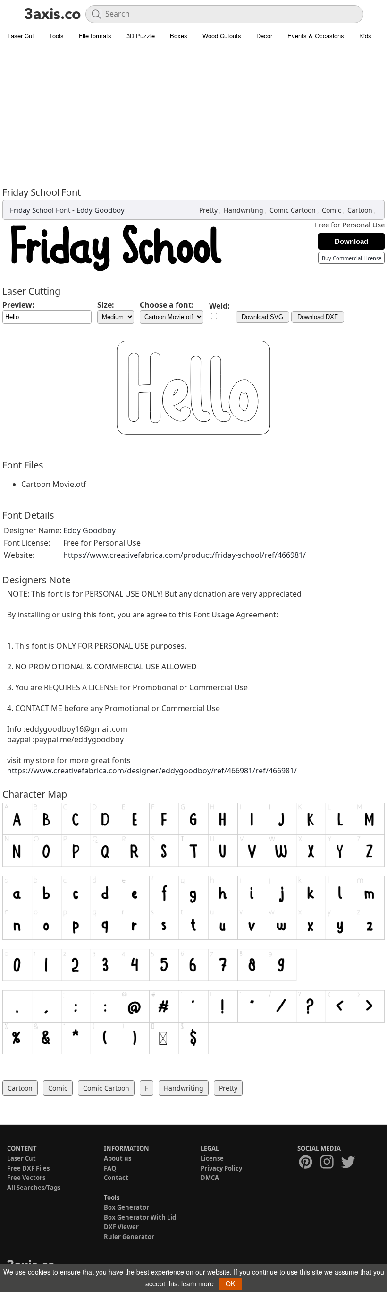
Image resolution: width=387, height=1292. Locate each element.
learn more (197, 1283)
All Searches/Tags (33, 1187)
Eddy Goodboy (100, 210)
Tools (56, 35)
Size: (105, 305)
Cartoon (359, 210)
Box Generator (126, 1207)
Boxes (178, 35)
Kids (365, 35)
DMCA (210, 1177)
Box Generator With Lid (140, 1217)
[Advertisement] (193, 116)
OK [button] (230, 1283)
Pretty (208, 210)
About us (117, 1158)
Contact (116, 1177)
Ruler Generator (129, 1236)
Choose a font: (167, 305)
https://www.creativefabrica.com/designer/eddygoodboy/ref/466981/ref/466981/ (152, 770)
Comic (331, 210)
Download (351, 241)
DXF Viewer (121, 1227)
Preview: (18, 305)
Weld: (219, 306)
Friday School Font (40, 210)
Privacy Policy (221, 1168)
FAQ (110, 1168)
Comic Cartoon (292, 210)
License (212, 1158)
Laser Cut (21, 35)
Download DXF (317, 317)
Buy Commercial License (351, 257)
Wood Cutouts (221, 35)
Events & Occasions (315, 35)
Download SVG (262, 317)
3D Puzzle (140, 35)
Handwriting (243, 210)
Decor (264, 35)
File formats (95, 35)
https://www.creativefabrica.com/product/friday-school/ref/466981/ (184, 555)
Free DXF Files (28, 1168)
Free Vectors (26, 1177)
